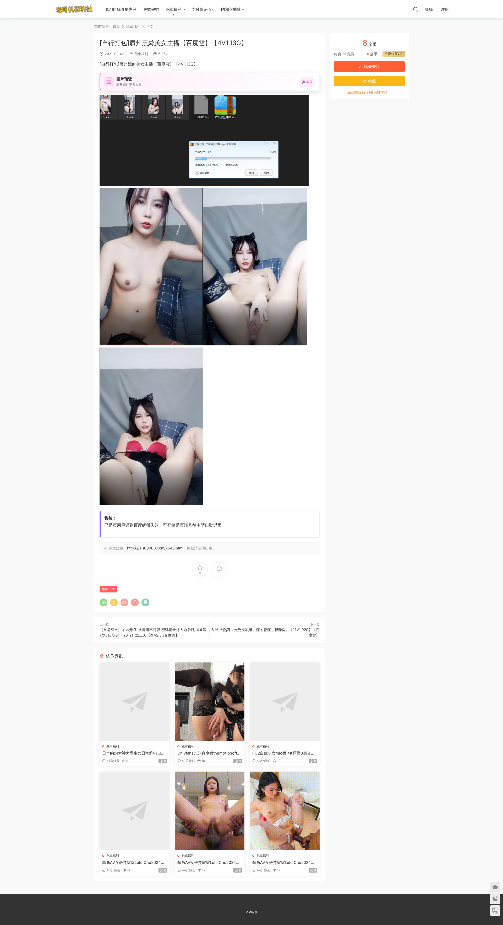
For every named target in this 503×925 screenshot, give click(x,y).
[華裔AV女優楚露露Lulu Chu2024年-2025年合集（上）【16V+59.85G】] (135, 811)
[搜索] (415, 9)
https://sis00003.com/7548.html (155, 548)
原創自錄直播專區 (120, 9)
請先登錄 (371, 66)
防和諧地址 (231, 9)
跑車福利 (174, 9)
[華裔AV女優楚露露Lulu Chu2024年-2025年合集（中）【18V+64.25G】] (210, 811)
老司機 (74, 9)
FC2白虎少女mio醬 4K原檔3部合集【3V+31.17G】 (283, 753)
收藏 (371, 81)
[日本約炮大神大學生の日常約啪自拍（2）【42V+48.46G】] (135, 701)
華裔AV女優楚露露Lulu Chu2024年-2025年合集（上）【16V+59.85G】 (134, 862)
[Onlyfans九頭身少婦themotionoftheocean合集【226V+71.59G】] (210, 701)
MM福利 (251, 912)
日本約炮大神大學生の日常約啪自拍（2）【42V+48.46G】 (133, 753)
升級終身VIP (393, 54)
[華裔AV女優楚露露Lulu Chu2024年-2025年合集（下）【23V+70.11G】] (285, 811)
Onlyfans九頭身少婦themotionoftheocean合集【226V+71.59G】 (209, 753)
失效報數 (151, 9)
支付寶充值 (201, 9)
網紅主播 (108, 589)
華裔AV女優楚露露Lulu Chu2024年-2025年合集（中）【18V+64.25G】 (209, 862)
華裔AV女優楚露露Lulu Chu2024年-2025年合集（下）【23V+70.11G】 (284, 862)
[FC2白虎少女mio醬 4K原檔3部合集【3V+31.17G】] (285, 701)
